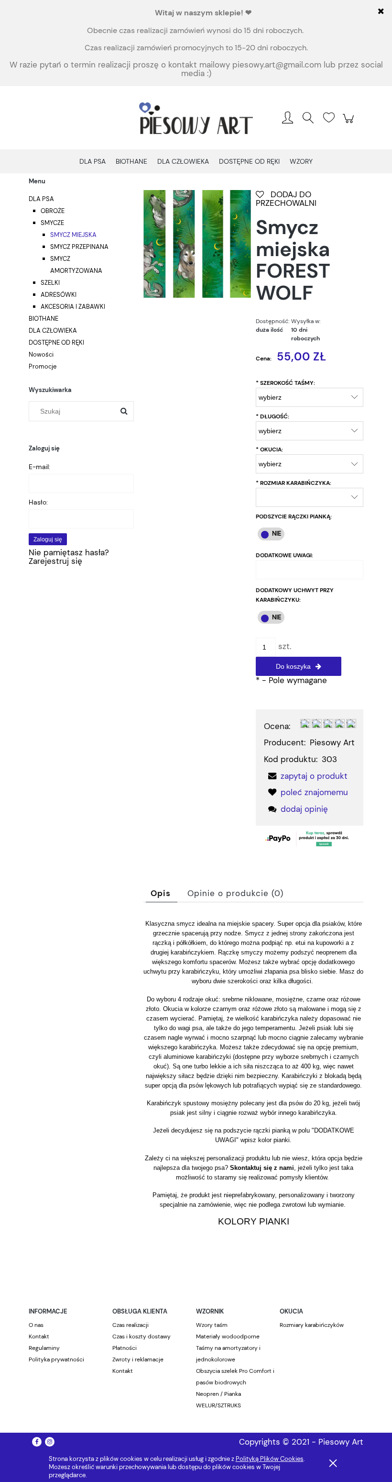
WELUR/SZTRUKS (218, 1405)
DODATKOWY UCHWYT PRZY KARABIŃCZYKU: (295, 595)
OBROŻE (53, 211)
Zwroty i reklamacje (137, 1359)
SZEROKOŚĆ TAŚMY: (285, 383)
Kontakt (39, 1336)
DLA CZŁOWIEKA (53, 330)
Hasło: (38, 502)
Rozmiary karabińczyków (312, 1325)
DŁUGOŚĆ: (272, 416)
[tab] (161, 893)
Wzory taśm (212, 1325)
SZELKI (50, 283)
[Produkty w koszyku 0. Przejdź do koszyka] (349, 123)
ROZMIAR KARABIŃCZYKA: (293, 483)
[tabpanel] (253, 1089)
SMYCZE (52, 223)
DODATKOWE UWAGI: (284, 555)
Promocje (42, 366)
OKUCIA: (269, 449)
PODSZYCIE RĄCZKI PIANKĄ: (294, 516)
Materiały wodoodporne (228, 1336)
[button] (305, 776)
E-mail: (39, 466)
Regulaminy (44, 1348)
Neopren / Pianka (218, 1394)
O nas (36, 1325)
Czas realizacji (130, 1325)
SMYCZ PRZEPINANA (79, 247)
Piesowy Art (332, 742)
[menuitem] (92, 161)
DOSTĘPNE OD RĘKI (56, 342)
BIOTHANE (43, 318)
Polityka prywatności (56, 1359)
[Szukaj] (123, 411)
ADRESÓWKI (58, 295)
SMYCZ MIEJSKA (73, 235)
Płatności (124, 1348)
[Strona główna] (196, 118)
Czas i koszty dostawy (141, 1336)
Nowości (41, 354)
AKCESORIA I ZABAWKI (73, 307)
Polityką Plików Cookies (270, 1459)
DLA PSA (41, 199)
